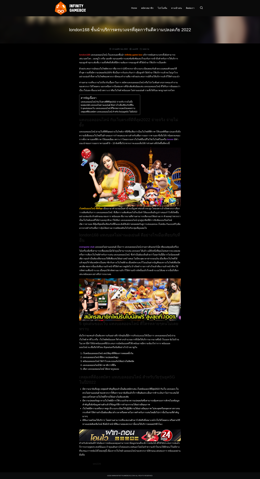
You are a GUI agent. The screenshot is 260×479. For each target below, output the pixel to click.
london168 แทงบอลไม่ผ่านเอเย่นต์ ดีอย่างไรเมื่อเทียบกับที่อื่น (107, 105)
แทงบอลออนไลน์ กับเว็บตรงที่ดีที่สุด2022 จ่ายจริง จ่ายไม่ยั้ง (107, 102)
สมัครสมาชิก (147, 8)
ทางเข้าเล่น (176, 8)
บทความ (146, 49)
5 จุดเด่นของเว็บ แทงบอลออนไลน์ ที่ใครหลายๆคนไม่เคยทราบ (108, 108)
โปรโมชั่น (162, 8)
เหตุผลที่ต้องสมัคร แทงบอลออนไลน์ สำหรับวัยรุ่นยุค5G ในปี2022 (109, 112)
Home (134, 8)
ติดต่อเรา (190, 8)
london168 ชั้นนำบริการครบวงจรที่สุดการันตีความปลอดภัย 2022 (130, 29)
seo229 (135, 49)
